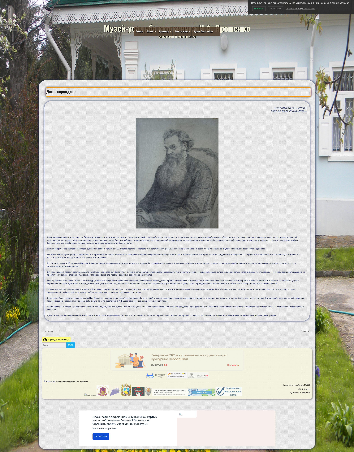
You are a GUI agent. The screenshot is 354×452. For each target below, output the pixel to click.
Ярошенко (164, 31)
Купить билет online (203, 31)
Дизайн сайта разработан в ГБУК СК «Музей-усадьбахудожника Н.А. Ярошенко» (296, 389)
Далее (304, 331)
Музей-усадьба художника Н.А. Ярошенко (72, 381)
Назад (50, 331)
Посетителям (181, 31)
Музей (150, 31)
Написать (100, 436)
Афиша (139, 31)
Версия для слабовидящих (58, 339)
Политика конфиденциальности (300, 9)
